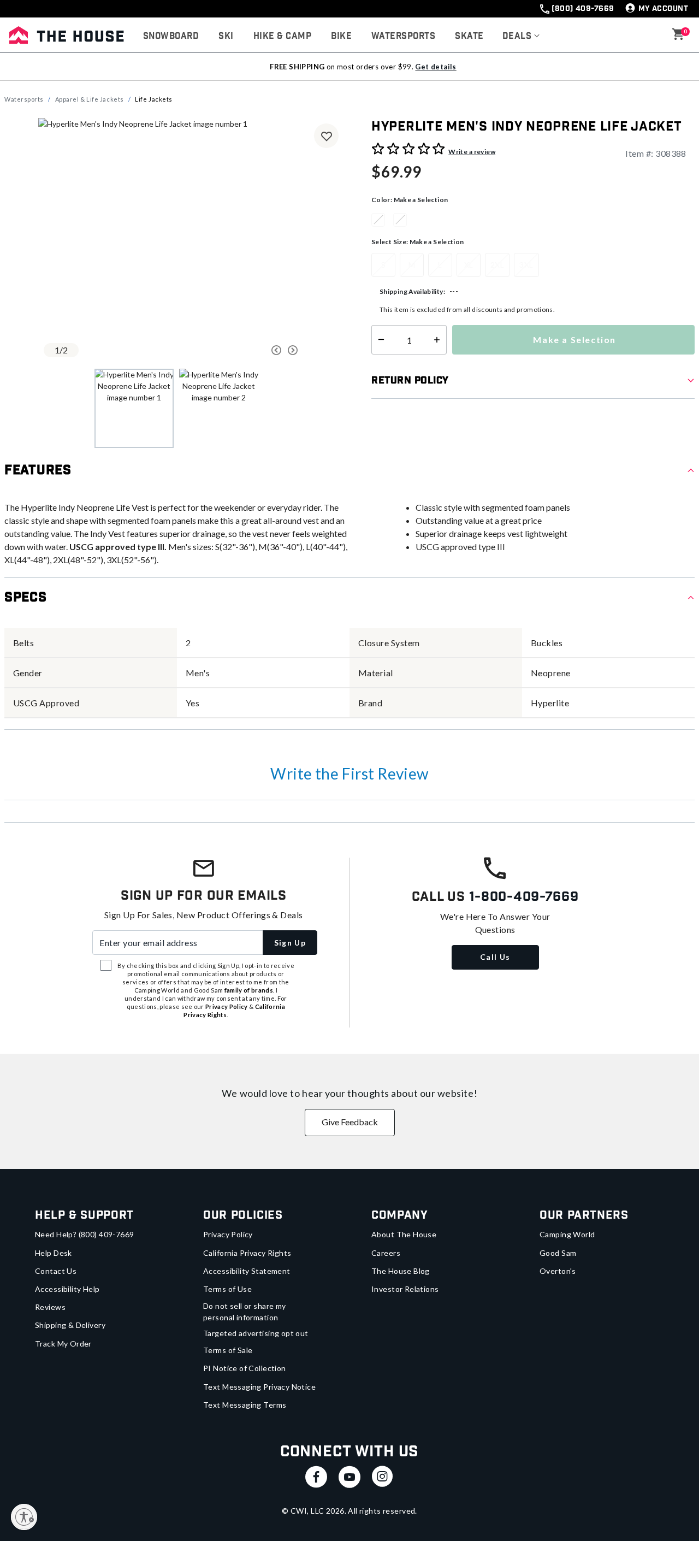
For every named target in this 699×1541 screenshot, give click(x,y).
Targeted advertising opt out (256, 1333)
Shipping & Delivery (70, 1325)
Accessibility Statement (247, 1271)
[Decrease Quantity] (379, 340)
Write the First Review (349, 773)
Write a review (471, 151)
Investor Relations (405, 1289)
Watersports (24, 99)
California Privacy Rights (247, 1252)
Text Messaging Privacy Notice (259, 1386)
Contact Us (55, 1271)
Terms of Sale (227, 1350)
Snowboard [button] (171, 36)
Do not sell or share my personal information (244, 1311)
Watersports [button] (403, 36)
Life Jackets (154, 99)
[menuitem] (171, 36)
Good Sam (558, 1252)
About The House (403, 1234)
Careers (385, 1252)
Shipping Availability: (412, 291)
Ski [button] (225, 36)
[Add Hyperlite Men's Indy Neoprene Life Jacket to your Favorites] (326, 135)
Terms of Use (227, 1289)
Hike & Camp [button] (282, 36)
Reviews (50, 1307)
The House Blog (400, 1271)
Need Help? (84, 1234)
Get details (435, 66)
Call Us (495, 956)
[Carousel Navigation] (243, 350)
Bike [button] (341, 36)
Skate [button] (469, 36)
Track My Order (63, 1343)
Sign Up (290, 942)
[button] (521, 36)
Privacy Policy (228, 1234)
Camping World (567, 1234)
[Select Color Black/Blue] (382, 220)
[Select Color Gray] (404, 220)
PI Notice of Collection (244, 1368)
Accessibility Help (67, 1289)
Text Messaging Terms (244, 1404)
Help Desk (53, 1252)
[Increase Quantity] (439, 340)
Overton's (558, 1271)
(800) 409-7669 (583, 9)
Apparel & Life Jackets (89, 99)
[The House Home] (67, 34)
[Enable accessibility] (24, 1517)
